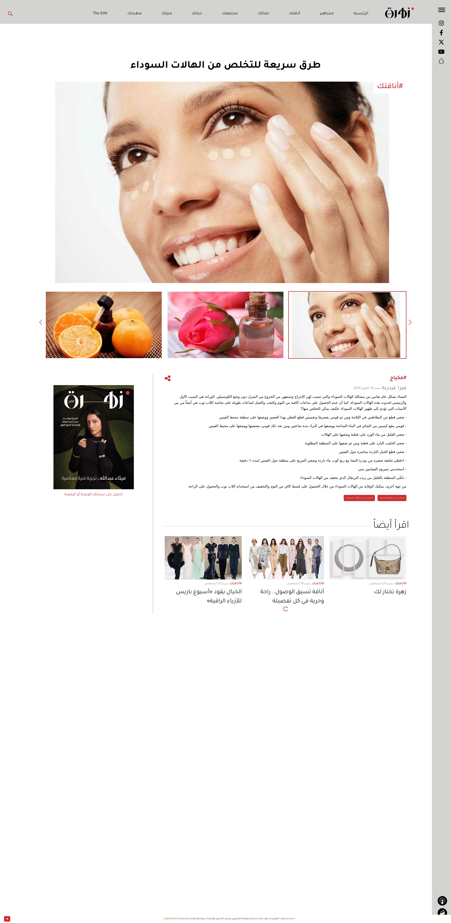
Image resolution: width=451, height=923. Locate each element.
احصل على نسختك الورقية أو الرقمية (93, 495)
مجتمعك (230, 14)
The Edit (100, 14)
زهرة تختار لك (390, 592)
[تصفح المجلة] (442, 913)
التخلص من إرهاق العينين (392, 498)
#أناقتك (400, 583)
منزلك (167, 14)
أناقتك (294, 14)
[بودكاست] (442, 901)
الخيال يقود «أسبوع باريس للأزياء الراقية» (209, 597)
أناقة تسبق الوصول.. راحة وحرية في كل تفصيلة (292, 597)
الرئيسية (361, 14)
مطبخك (134, 14)
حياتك (197, 14)
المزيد (166, 919)
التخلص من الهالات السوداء (359, 498)
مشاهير (327, 14)
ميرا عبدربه (394, 388)
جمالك (263, 14)
